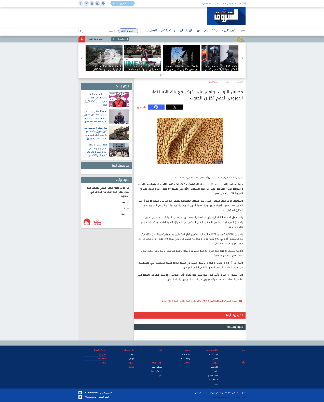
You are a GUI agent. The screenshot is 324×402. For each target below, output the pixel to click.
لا (124, 208)
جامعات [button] (186, 363)
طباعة (143, 107)
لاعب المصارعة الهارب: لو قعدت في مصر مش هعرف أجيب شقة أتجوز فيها (96, 99)
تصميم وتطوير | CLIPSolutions (98, 393)
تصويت (97, 224)
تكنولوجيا (214, 367)
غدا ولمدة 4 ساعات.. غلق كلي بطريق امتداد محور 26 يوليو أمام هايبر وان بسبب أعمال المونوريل (95, 133)
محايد (123, 214)
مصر (227, 82)
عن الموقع (214, 393)
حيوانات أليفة (157, 367)
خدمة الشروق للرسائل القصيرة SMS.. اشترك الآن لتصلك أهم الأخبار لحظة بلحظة (199, 301)
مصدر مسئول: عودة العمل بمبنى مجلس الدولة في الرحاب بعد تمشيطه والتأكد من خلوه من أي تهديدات (97, 152)
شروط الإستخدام (228, 393)
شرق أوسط (213, 354)
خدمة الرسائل (200, 393)
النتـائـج (87, 224)
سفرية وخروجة (156, 371)
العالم (215, 358)
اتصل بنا (242, 393)
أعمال (132, 354)
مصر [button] (243, 30)
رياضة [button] (215, 30)
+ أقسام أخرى (128, 31)
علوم (216, 371)
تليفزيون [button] (152, 30)
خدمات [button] (131, 367)
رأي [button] (206, 30)
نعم (123, 202)
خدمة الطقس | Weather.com (97, 397)
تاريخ (160, 375)
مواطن (131, 358)
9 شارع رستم (213, 379)
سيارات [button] (131, 363)
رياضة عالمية (185, 358)
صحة (216, 383)
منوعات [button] (214, 363)
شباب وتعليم (213, 375)
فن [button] (198, 30)
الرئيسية (239, 82)
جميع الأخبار (213, 82)
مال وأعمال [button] (186, 30)
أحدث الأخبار (123, 39)
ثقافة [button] (103, 363)
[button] (137, 38)
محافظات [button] (102, 358)
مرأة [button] (244, 363)
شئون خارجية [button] (229, 30)
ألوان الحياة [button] (157, 363)
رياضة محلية (185, 354)
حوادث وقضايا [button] (168, 30)
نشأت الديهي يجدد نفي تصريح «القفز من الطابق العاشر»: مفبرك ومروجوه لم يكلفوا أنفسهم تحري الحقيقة (95, 118)
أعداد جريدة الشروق (95, 39)
